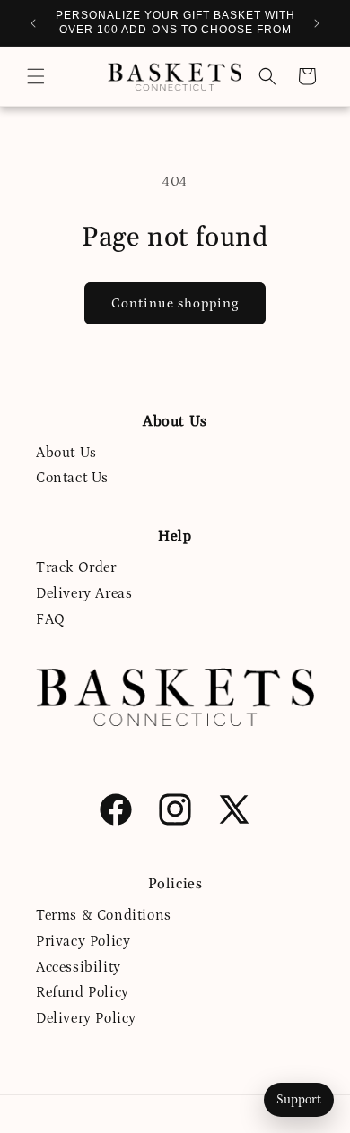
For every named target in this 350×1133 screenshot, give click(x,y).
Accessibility (78, 967)
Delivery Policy (86, 1018)
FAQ (51, 619)
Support (298, 1100)
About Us (66, 453)
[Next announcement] (317, 23)
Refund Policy (82, 992)
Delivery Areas (84, 593)
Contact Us (72, 478)
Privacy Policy (83, 941)
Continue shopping (175, 303)
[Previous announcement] (33, 23)
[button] (36, 76)
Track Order (76, 567)
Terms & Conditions (103, 915)
